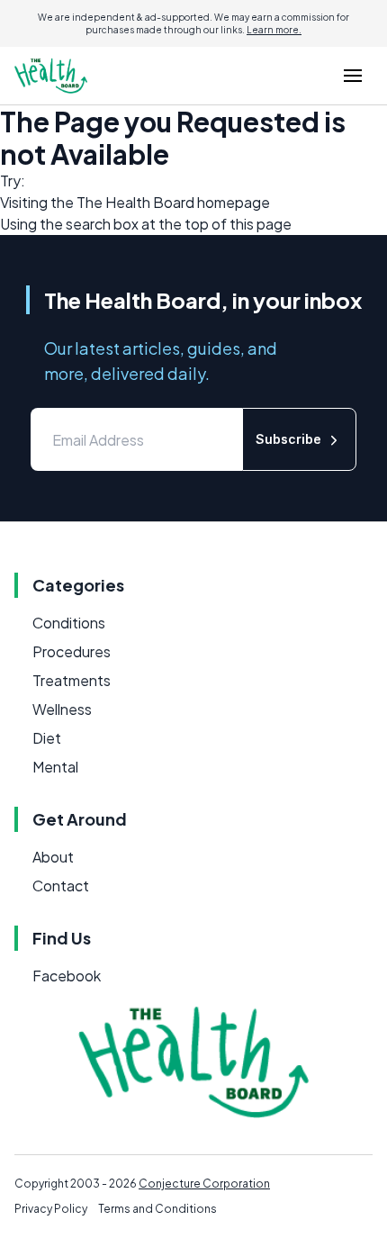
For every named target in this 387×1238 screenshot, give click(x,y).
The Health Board (135, 202)
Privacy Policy (50, 1208)
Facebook (66, 975)
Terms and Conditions (157, 1208)
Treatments (71, 680)
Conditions (68, 622)
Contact (60, 885)
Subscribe (288, 439)
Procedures (71, 651)
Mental (55, 766)
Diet (46, 737)
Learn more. (274, 29)
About (53, 856)
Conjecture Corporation (204, 1183)
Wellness (62, 709)
